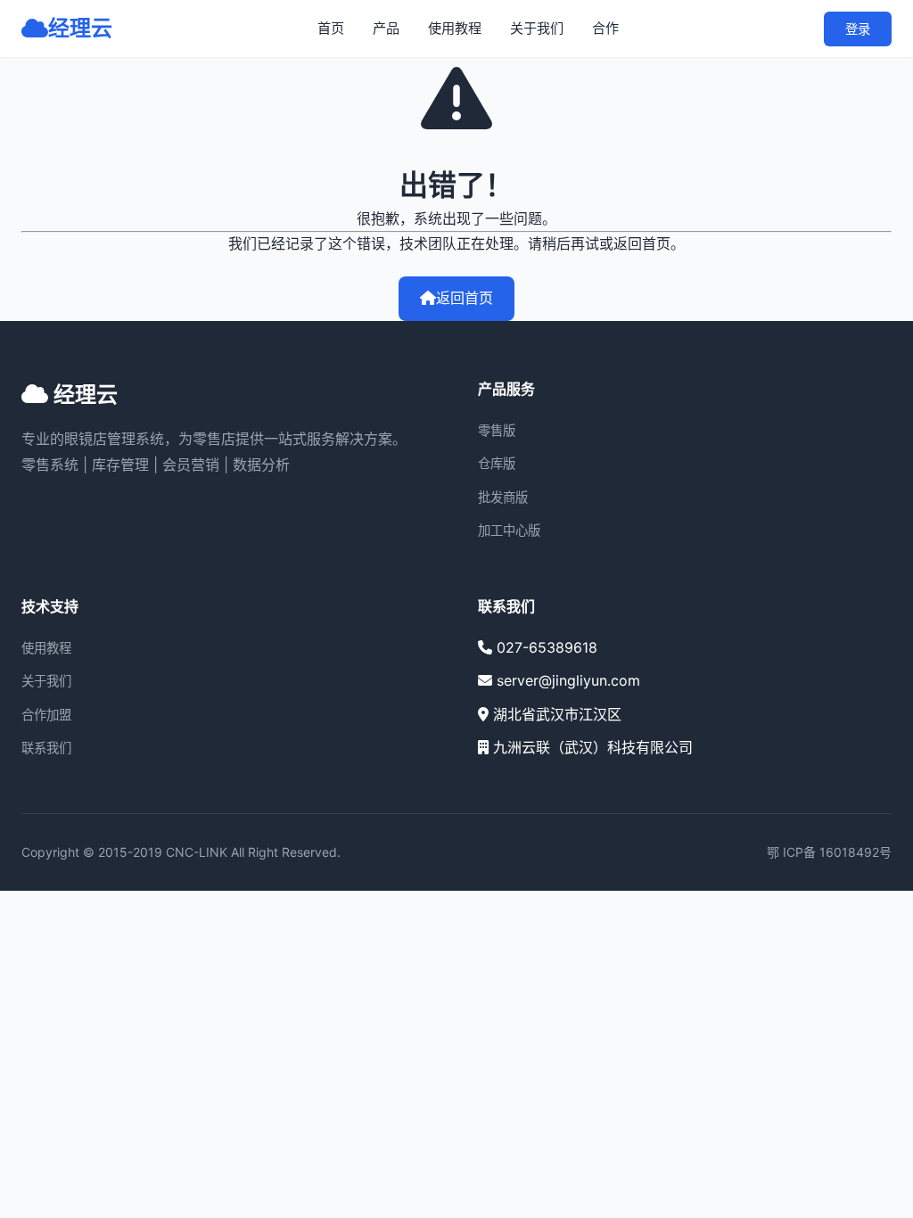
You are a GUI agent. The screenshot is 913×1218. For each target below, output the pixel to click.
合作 (605, 28)
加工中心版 (509, 530)
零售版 (496, 430)
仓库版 (496, 463)
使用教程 (454, 28)
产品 (386, 28)
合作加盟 (46, 714)
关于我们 (536, 28)
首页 (330, 28)
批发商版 (503, 497)
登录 (857, 29)
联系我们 (46, 747)
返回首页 (464, 298)
